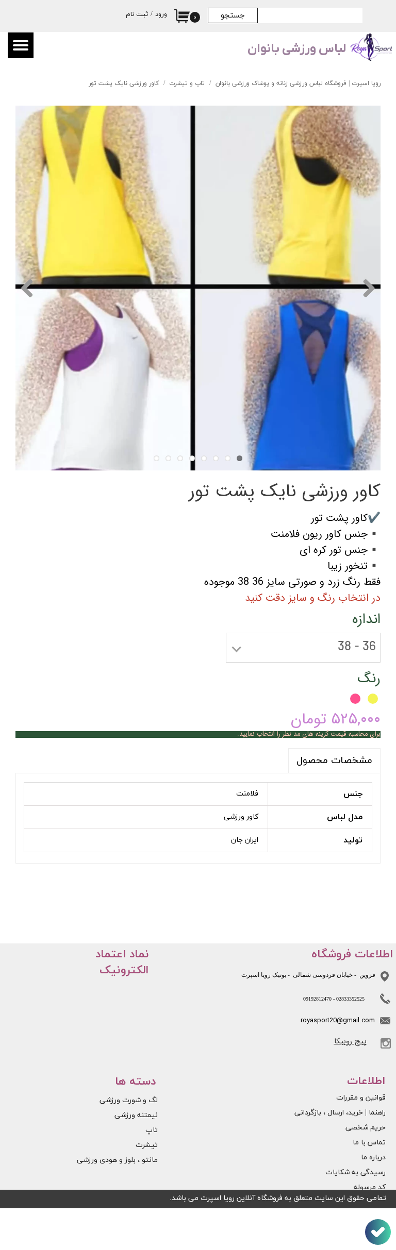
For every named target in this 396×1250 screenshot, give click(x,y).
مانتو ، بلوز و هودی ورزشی (117, 1160)
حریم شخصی (365, 1128)
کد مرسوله (370, 1187)
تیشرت (147, 1145)
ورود (161, 14)
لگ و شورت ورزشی (129, 1100)
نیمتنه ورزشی (136, 1115)
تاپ (151, 1130)
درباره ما (373, 1157)
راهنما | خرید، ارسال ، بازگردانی (348, 1113)
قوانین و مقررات (361, 1098)
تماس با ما (369, 1142)
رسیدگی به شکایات (355, 1172)
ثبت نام (137, 14)
